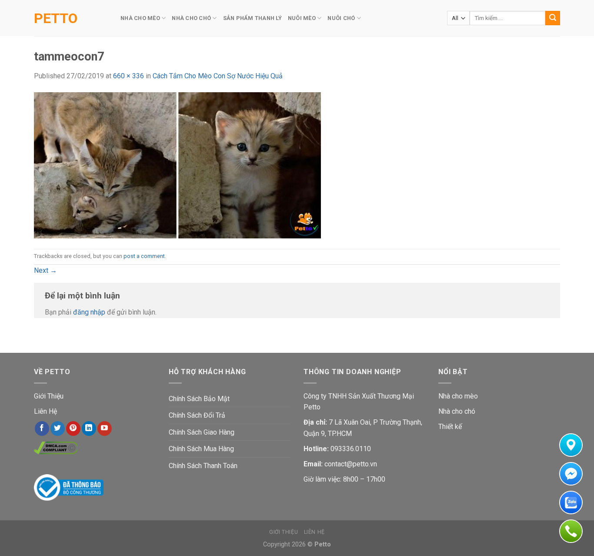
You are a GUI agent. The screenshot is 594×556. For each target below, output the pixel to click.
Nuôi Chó (341, 18)
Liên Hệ (45, 411)
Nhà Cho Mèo (140, 18)
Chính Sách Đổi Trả (197, 415)
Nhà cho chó (456, 411)
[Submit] (552, 18)
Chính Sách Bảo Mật (199, 399)
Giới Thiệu (48, 396)
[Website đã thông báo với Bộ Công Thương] (68, 487)
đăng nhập (89, 312)
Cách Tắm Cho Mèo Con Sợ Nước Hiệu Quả (218, 76)
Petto (55, 18)
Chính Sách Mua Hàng (201, 449)
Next (45, 270)
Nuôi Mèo (302, 18)
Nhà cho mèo (458, 396)
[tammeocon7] (177, 165)
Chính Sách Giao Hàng (201, 432)
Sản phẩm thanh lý (252, 18)
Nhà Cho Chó (191, 18)
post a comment (144, 256)
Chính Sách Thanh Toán (203, 466)
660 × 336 (128, 76)
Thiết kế (450, 426)
